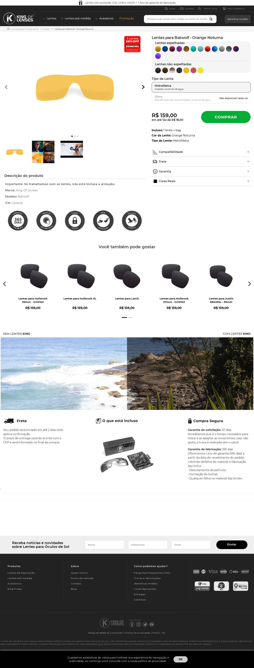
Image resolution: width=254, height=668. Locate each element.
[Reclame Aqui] (240, 590)
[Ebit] (221, 590)
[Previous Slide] (4, 283)
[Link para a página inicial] (8, 29)
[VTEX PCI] (202, 590)
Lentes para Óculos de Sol (26, 29)
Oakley (46, 29)
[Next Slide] (249, 283)
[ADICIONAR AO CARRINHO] (226, 117)
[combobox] (180, 19)
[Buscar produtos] (212, 19)
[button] (237, 19)
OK (180, 659)
